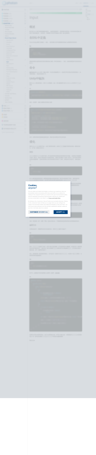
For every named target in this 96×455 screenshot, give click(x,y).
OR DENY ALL (39, 241)
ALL (60, 241)
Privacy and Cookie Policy (54, 226)
